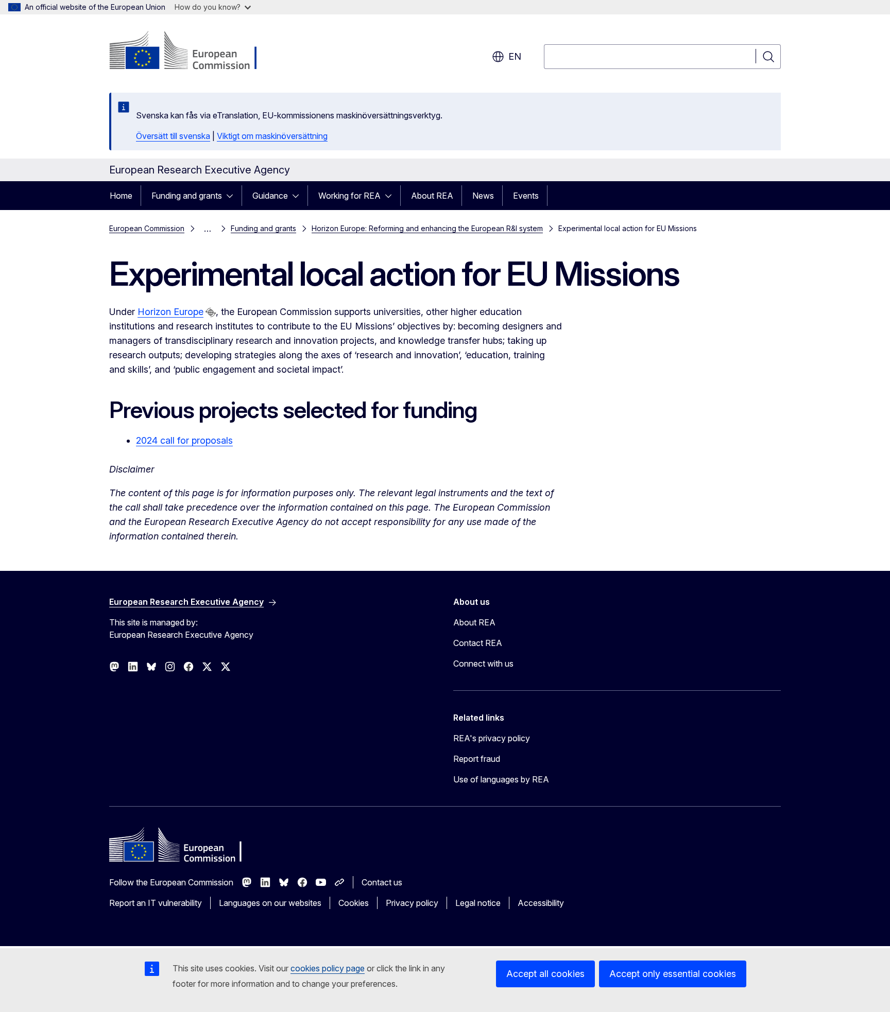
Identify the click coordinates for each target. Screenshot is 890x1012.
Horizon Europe (170, 311)
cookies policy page (327, 968)
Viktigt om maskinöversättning (272, 136)
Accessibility (541, 903)
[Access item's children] (233, 195)
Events (526, 195)
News (483, 195)
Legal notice (478, 903)
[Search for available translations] (211, 312)
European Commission (146, 228)
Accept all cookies (545, 973)
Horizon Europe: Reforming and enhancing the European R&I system (427, 228)
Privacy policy (412, 903)
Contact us (382, 882)
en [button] (514, 56)
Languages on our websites (270, 903)
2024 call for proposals (184, 440)
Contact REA (477, 643)
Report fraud (476, 759)
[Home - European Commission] (192, 51)
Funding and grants (186, 195)
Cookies (353, 903)
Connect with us (483, 663)
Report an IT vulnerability (155, 903)
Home (121, 195)
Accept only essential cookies (672, 973)
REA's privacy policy (491, 738)
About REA (432, 195)
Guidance (270, 195)
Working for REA (349, 195)
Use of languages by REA (501, 779)
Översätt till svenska (173, 136)
